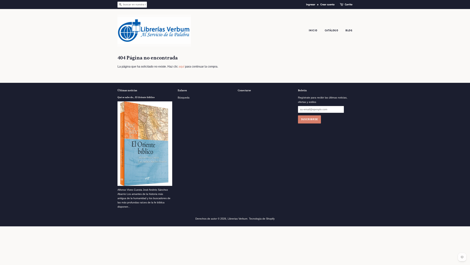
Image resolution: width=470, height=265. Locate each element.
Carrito (348, 4)
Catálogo (331, 30)
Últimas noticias (127, 90)
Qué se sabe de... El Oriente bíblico (136, 97)
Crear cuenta (327, 4)
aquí (181, 66)
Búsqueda (183, 97)
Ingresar (310, 4)
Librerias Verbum (237, 218)
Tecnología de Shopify (262, 218)
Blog (349, 30)
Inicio (313, 30)
